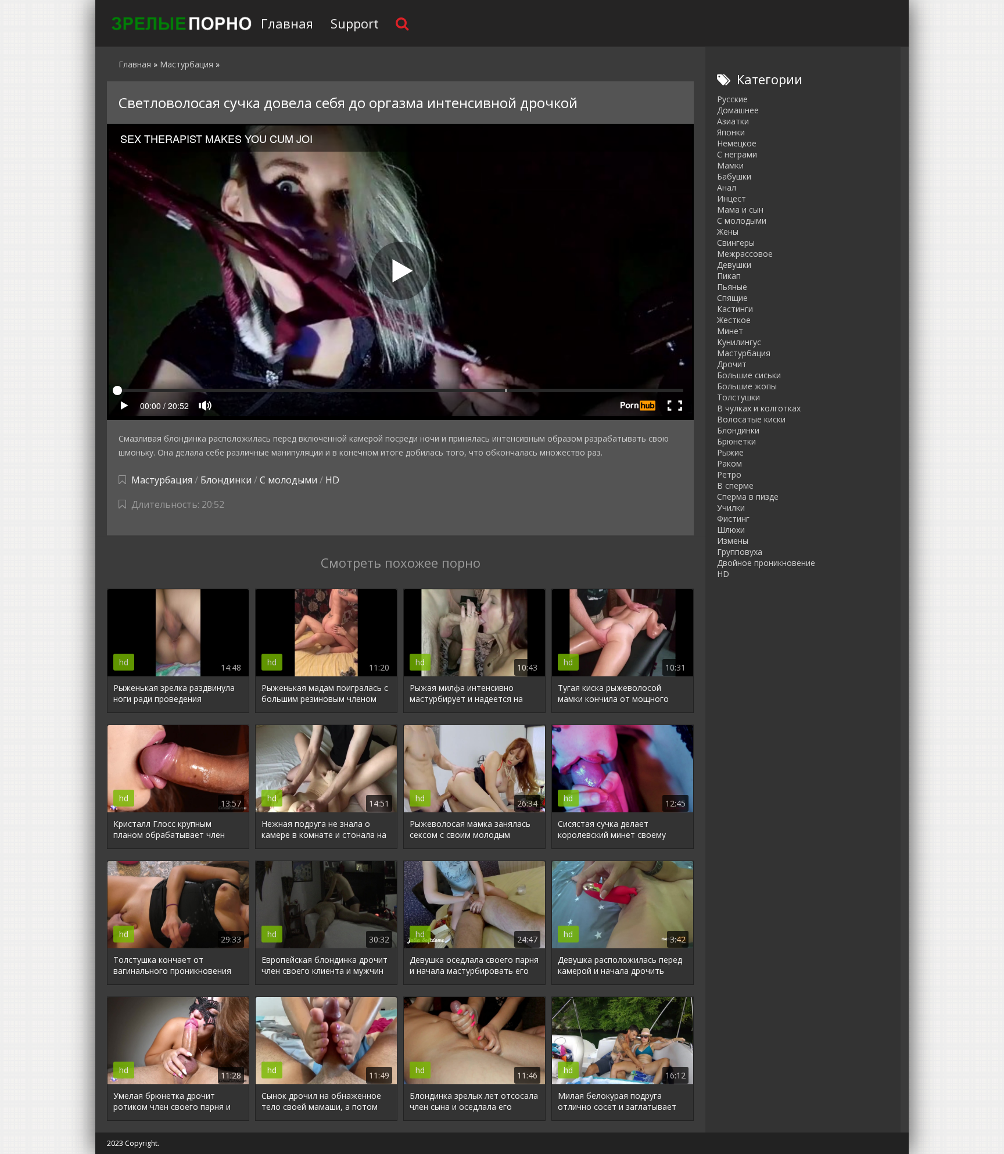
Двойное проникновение (766, 562)
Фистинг (733, 518)
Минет (730, 330)
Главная (287, 23)
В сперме (735, 485)
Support (355, 23)
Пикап (729, 275)
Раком (729, 463)
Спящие (732, 297)
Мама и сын (740, 209)
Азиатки (733, 121)
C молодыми (288, 480)
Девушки (734, 264)
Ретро (729, 474)
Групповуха (739, 551)
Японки (731, 132)
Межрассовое (745, 253)
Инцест (731, 198)
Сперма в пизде (748, 496)
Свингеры (736, 242)
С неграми (737, 154)
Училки (731, 507)
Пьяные (732, 286)
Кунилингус (739, 341)
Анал (726, 187)
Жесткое (734, 319)
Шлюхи (731, 529)
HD (332, 480)
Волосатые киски (751, 419)
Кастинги (735, 308)
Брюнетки (736, 441)
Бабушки (734, 176)
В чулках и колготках (759, 408)
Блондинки (226, 480)
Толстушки (738, 397)
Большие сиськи (749, 375)
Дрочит (732, 364)
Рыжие (730, 452)
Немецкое (736, 143)
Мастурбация (161, 480)
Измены (732, 540)
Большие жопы (747, 386)
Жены (727, 231)
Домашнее (738, 110)
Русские (732, 99)
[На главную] (179, 23)
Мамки (730, 165)
